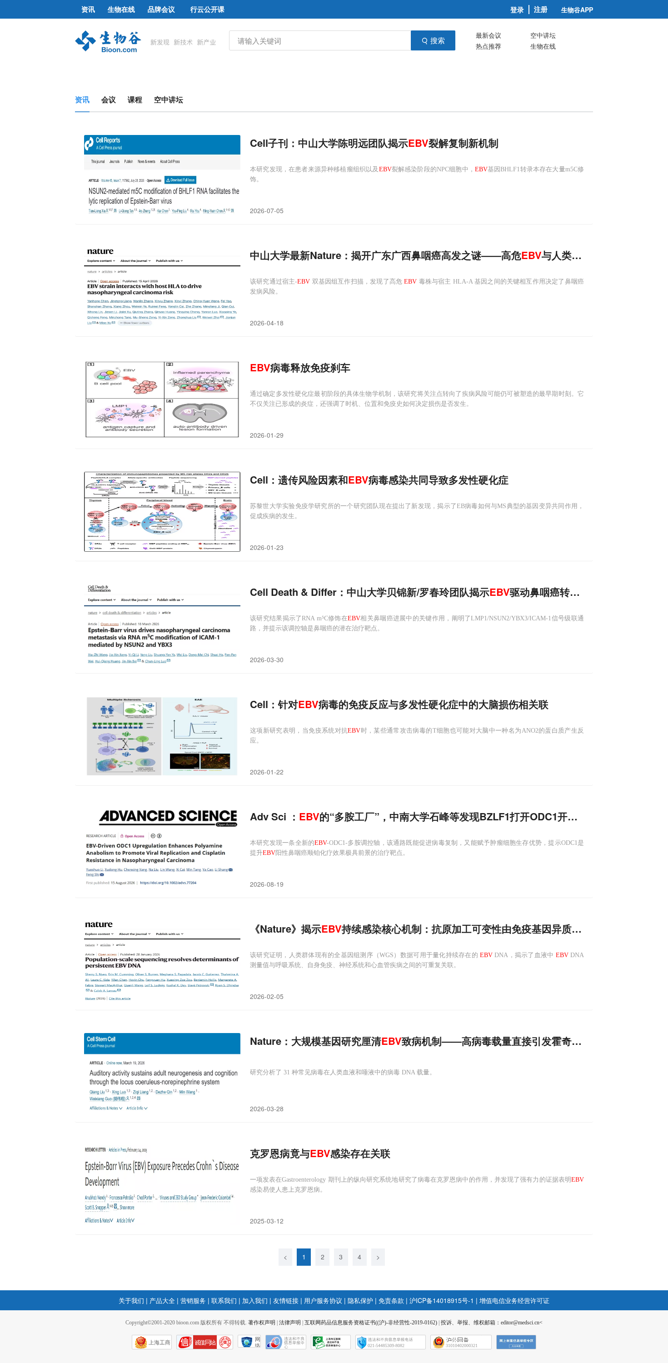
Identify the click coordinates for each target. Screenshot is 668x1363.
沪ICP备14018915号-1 (441, 1300)
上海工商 (159, 1342)
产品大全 (162, 1300)
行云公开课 (207, 9)
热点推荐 (488, 45)
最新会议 (488, 35)
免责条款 (391, 1300)
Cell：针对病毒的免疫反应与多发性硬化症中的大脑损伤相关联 (399, 704)
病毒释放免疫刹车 (300, 367)
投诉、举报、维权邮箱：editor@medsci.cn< (492, 1322)
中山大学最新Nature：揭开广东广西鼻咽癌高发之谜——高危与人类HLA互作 (417, 255)
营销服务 (193, 1300)
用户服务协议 (323, 1300)
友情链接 (286, 1300)
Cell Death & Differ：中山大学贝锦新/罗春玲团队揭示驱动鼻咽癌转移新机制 (417, 592)
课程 (135, 99)
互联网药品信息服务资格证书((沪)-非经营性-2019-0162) (370, 1322)
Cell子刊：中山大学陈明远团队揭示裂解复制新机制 (374, 143)
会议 (108, 99)
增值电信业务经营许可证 (514, 1300)
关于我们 (131, 1300)
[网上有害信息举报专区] (516, 1342)
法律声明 (290, 1322)
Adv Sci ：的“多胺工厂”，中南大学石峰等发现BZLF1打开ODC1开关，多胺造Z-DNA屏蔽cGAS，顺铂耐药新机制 (417, 816)
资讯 (82, 99)
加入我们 (255, 1300)
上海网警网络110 (204, 1342)
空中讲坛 (543, 35)
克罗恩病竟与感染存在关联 (320, 1153)
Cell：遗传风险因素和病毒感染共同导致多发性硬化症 (379, 480)
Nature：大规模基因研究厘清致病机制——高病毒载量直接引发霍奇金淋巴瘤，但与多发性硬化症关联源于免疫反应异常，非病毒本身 (417, 1041)
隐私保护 (360, 1300)
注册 (541, 9)
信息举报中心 (331, 1342)
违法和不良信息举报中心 (285, 1342)
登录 (517, 9)
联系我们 (224, 1300)
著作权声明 (261, 1322)
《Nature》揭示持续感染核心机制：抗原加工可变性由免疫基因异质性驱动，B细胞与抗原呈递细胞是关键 (417, 929)
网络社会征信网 (257, 1342)
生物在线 (543, 45)
